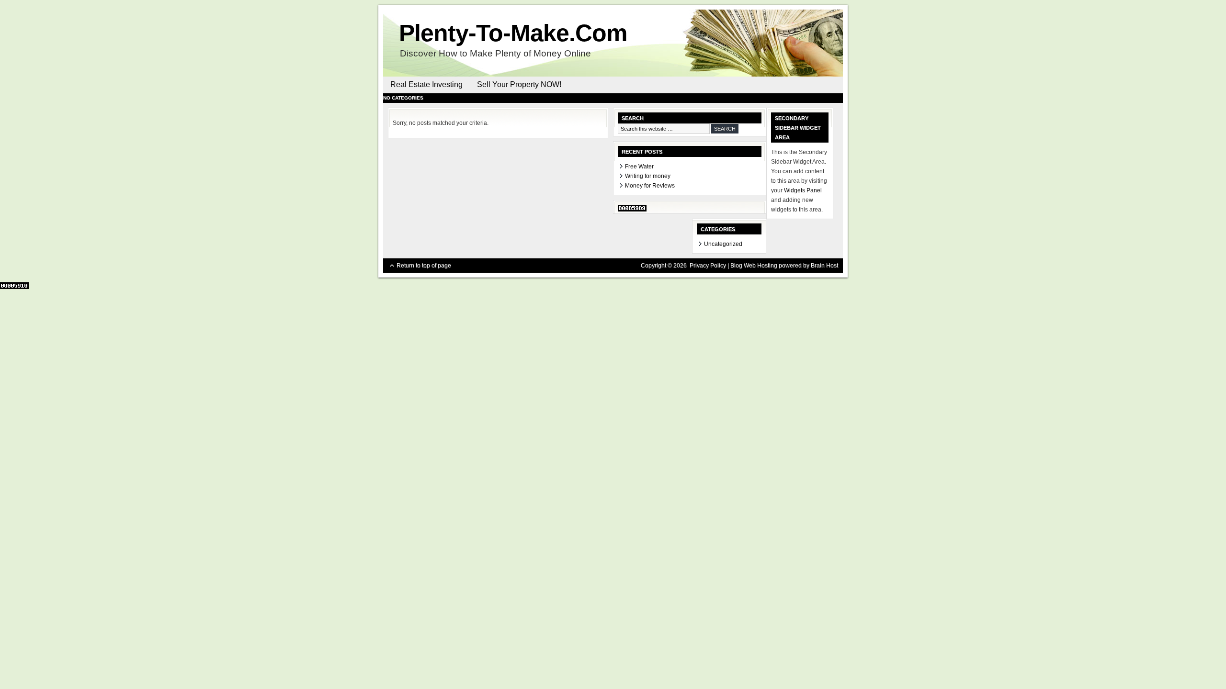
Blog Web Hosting (753, 265)
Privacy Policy (708, 265)
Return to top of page (424, 265)
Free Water (639, 166)
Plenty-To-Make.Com (513, 33)
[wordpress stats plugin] (632, 209)
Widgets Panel (803, 190)
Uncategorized (723, 244)
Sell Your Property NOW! (519, 84)
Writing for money (647, 176)
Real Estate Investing (426, 84)
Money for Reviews (650, 185)
